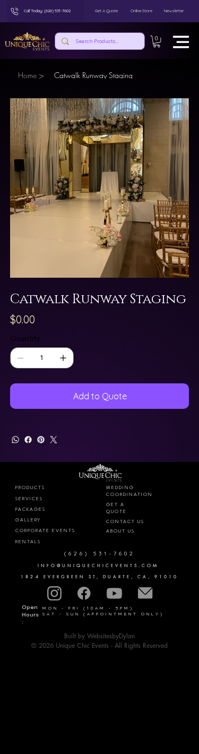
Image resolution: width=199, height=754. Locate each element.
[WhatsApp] (15, 439)
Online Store (141, 10)
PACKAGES (30, 509)
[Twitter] (53, 439)
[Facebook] (28, 439)
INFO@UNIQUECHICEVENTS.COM (98, 565)
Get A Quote (106, 10)
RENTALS (28, 541)
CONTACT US (125, 521)
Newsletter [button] (174, 10)
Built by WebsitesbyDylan (99, 635)
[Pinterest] (41, 439)
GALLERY (28, 520)
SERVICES (29, 498)
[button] (157, 41)
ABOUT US (120, 531)
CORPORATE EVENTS (45, 530)
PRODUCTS (30, 487)
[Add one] (63, 358)
